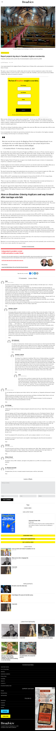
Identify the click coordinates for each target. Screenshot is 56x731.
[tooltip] (30, 273)
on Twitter (22, 153)
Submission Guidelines (5, 674)
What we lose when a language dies (20, 558)
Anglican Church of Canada (20, 66)
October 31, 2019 (29, 148)
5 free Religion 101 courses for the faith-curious (22, 595)
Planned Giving (4, 693)
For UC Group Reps (5, 669)
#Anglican (25, 141)
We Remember (4, 695)
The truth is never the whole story (19, 585)
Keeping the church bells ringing (45, 637)
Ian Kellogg (8, 405)
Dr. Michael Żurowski (10, 467)
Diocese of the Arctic (49, 215)
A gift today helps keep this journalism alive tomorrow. (12, 260)
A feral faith (14, 567)
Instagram (3, 705)
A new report (3, 66)
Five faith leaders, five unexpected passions (27, 656)
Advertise (3, 671)
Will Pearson (5, 62)
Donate (2, 690)
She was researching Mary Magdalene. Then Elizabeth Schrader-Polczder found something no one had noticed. (9, 658)
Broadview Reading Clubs (6, 685)
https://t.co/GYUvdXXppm (26, 145)
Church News (27, 508)
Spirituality (5, 53)
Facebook (3, 702)
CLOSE (53, 688)
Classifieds (3, 678)
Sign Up (23, 110)
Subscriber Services (5, 666)
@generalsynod (43, 141)
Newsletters (3, 700)
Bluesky (2, 707)
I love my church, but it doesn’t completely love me (23, 548)
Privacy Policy (3, 676)
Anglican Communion (8, 187)
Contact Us (3, 683)
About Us (3, 681)
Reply (6, 305)
